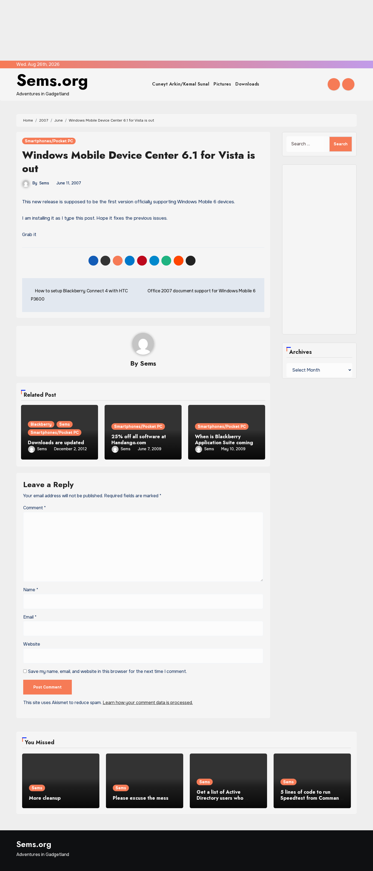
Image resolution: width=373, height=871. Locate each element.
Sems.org (52, 80)
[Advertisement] (164, 30)
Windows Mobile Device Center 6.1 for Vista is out (138, 162)
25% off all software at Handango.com (138, 439)
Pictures (222, 84)
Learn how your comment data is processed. (148, 702)
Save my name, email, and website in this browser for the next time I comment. (107, 671)
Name (30, 590)
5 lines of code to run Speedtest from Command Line (311, 797)
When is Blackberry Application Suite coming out (224, 442)
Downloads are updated (56, 442)
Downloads (247, 84)
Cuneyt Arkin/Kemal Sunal (180, 84)
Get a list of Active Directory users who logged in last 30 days (223, 797)
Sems (44, 183)
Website (31, 644)
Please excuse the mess (140, 798)
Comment (34, 508)
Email (30, 617)
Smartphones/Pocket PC (49, 141)
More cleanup (45, 798)
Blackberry (41, 424)
